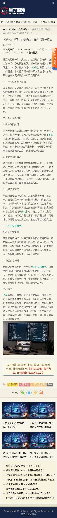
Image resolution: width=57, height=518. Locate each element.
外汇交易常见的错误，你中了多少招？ (24, 465)
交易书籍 (12, 384)
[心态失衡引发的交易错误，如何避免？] (16, 410)
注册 (53, 22)
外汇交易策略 (14, 225)
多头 (35, 67)
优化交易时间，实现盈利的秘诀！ (22, 484)
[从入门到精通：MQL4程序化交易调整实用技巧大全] (16, 440)
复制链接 (33, 52)
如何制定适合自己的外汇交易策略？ (23, 488)
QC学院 (12, 29)
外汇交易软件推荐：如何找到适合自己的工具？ (28, 493)
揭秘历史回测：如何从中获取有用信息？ (25, 470)
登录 (45, 22)
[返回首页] (4, 29)
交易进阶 (23, 29)
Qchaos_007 (26, 49)
